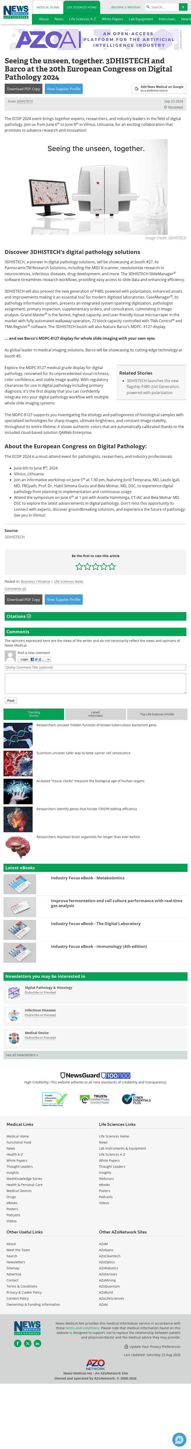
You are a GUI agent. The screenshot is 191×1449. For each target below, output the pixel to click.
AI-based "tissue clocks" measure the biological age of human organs (90, 781)
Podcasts (13, 1215)
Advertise (14, 1274)
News (11, 1148)
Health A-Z (15, 1154)
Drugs (11, 1197)
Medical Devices (19, 1191)
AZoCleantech (109, 1256)
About (11, 1244)
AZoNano (106, 1250)
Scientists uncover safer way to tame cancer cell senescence (83, 753)
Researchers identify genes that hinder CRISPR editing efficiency (87, 809)
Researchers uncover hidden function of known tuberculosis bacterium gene (97, 725)
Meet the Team (18, 1250)
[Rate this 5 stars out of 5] (112, 566)
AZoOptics (107, 1262)
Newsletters (16, 1262)
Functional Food (19, 1142)
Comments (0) (15, 588)
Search (12, 1256)
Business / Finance (35, 581)
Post (10, 700)
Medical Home (48, 7)
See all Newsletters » (22, 1055)
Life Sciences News (68, 581)
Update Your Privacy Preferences (155, 1346)
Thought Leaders (20, 1166)
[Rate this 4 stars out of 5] (104, 566)
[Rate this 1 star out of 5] (79, 566)
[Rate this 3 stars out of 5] (96, 566)
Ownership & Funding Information (33, 1304)
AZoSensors (108, 1274)
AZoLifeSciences (111, 1298)
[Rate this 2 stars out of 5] (87, 566)
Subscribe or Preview (40, 992)
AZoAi (103, 1304)
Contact (12, 1280)
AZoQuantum (109, 1286)
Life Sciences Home (82, 7)
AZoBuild (106, 1292)
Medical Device (37, 1033)
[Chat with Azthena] (179, 1440)
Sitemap (13, 1268)
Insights (13, 1172)
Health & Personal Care (25, 1184)
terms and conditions (82, 1328)
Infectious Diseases (40, 1010)
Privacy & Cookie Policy (24, 1292)
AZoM (103, 1244)
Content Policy (18, 1298)
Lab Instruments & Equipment (122, 1148)
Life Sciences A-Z (112, 1154)
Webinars (106, 1178)
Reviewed (175, 107)
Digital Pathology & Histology (48, 987)
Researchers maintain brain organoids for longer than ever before (88, 837)
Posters (12, 1209)
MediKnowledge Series (24, 1178)
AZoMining (107, 1280)
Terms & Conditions (22, 1286)
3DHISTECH (15, 537)
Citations (17, 616)
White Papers (17, 1160)
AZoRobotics (108, 1268)
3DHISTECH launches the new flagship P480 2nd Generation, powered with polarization (153, 386)
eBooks (12, 1203)
